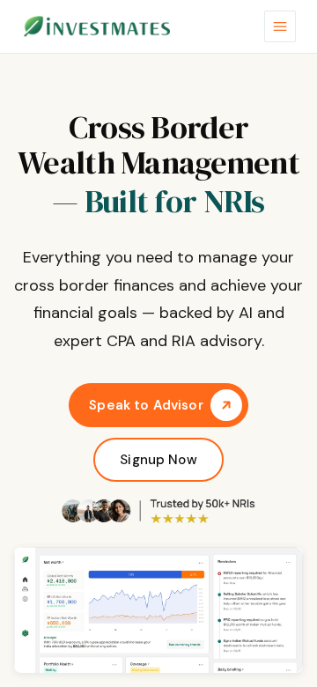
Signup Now (158, 460)
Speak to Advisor (146, 405)
